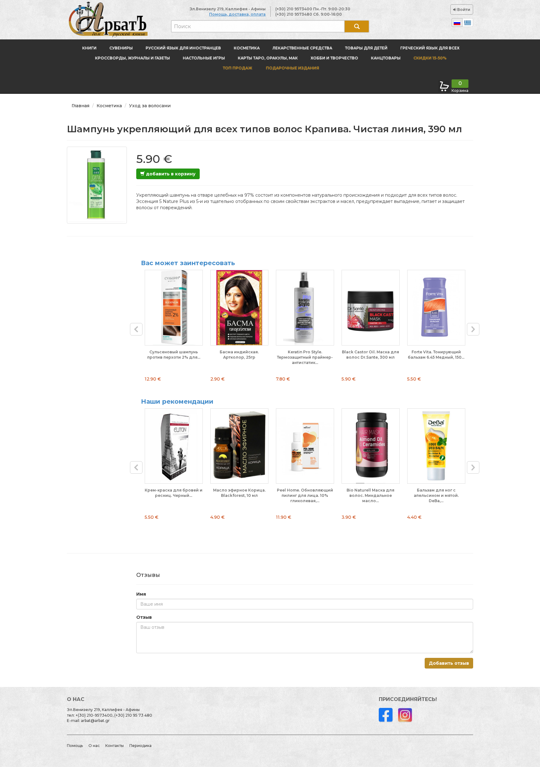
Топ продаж (237, 68)
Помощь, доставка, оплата (237, 14)
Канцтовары (386, 58)
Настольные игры (204, 58)
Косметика (247, 48)
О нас (94, 745)
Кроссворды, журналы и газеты (132, 58)
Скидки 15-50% (430, 58)
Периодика (140, 745)
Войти (463, 9)
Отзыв (144, 617)
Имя (141, 594)
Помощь (75, 745)
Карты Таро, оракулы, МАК (268, 58)
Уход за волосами (150, 105)
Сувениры (121, 48)
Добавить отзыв (449, 663)
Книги (89, 48)
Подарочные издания (292, 68)
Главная (80, 105)
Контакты (114, 745)
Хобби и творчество (334, 58)
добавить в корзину (170, 174)
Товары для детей (366, 48)
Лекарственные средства (302, 48)
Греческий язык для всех (429, 48)
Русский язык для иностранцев (183, 48)
